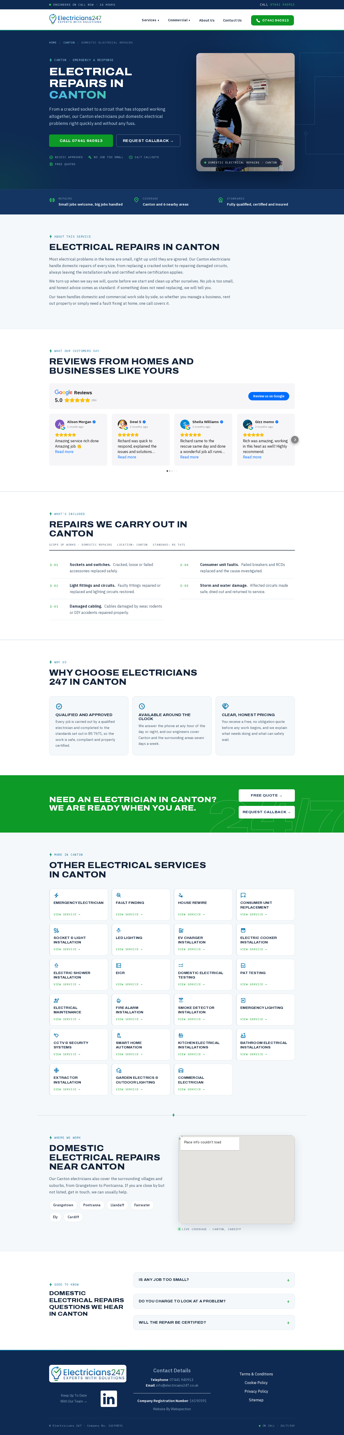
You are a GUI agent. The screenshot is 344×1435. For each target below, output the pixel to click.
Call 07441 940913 (81, 141)
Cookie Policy (256, 1382)
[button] (49, 439)
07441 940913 (275, 20)
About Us (207, 20)
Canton (69, 42)
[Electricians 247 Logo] (77, 19)
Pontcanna (92, 1205)
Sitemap (256, 1399)
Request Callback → (148, 141)
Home (53, 42)
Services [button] (150, 20)
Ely (55, 1217)
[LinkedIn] (108, 1408)
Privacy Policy (256, 1391)
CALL (277, 5)
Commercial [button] (179, 20)
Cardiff (73, 1217)
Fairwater (142, 1205)
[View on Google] (59, 424)
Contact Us (232, 20)
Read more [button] (64, 451)
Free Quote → (266, 795)
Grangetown (63, 1205)
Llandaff (117, 1205)
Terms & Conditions (256, 1373)
